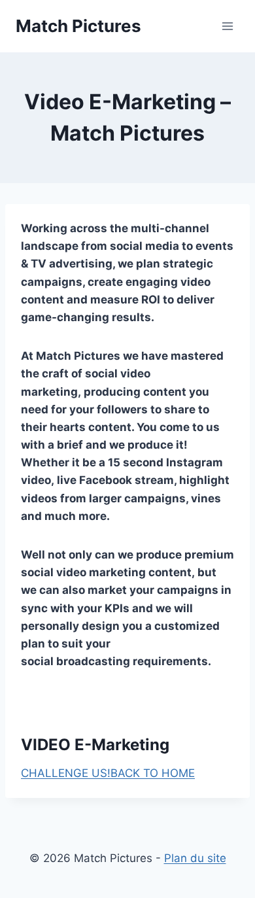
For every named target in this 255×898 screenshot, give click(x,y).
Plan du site (195, 858)
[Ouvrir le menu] (227, 26)
